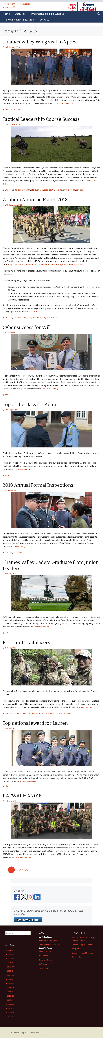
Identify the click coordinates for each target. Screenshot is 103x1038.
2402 (15, 109)
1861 (23, 190)
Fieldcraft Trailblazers (26, 642)
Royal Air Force (45, 951)
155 (6, 109)
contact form (31, 311)
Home (6, 13)
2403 (60, 190)
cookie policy (35, 1032)
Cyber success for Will (27, 327)
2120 (37, 190)
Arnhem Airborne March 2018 (35, 199)
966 (81, 190)
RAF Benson (43, 955)
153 (6, 552)
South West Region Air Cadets (51, 944)
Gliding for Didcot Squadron (83, 953)
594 (77, 190)
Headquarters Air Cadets (48, 940)
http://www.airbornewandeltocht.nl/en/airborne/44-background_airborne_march (46, 264)
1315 (7, 190)
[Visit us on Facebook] (17, 896)
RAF (43, 964)
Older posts (20, 870)
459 (73, 190)
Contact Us (10, 7)
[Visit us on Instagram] (30, 896)
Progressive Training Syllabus (47, 13)
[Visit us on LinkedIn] (37, 896)
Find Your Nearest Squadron (17, 3)
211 (32, 190)
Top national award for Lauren (35, 723)
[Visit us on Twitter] (23, 896)
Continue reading (64, 103)
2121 (41, 190)
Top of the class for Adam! (31, 404)
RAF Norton (45, 960)
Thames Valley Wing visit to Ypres (39, 42)
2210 (10, 109)
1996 (28, 190)
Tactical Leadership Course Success (41, 119)
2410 (43, 317)
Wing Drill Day (77, 948)
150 (6, 633)
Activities (20, 13)
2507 (20, 109)
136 (11, 190)
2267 (51, 190)
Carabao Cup (77, 957)
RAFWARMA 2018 (22, 796)
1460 (15, 190)
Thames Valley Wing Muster (83, 944)
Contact (44, 19)
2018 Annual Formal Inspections (38, 485)
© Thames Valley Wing (20, 1032)
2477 (65, 190)
